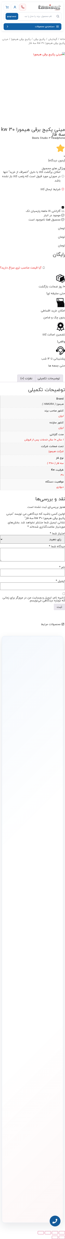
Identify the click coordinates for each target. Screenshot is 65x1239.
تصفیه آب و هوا (52, 1025)
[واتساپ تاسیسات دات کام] (32, 1210)
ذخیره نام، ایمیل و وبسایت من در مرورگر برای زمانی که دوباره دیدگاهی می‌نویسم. (34, 599)
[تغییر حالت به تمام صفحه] (55, 1232)
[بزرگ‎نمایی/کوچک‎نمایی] (62, 1232)
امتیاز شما (57, 533)
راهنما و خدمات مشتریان (48, 1052)
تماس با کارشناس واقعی (30, 742)
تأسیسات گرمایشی (50, 1007)
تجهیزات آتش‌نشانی (50, 1042)
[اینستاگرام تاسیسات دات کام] (40, 1210)
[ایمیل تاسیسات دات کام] (24, 1210)
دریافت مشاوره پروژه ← (32, 1189)
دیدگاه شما (57, 546)
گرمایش (52, 39)
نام (62, 567)
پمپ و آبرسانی (52, 1013)
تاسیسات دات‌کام (51, 1061)
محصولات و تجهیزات (50, 995)
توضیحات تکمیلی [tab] (49, 378)
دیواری (60, 487)
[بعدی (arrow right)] (55, 1237)
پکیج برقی (39, 39)
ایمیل (60, 580)
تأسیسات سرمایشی (32, 1001)
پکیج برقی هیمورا (21, 39)
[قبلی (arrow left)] (62, 1237)
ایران (61, 416)
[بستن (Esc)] (41, 1232)
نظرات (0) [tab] (26, 378)
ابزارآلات (55, 1031)
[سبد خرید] (7, 7)
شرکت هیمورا (56, 451)
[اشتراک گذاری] (48, 1232)
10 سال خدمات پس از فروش (40, 439)
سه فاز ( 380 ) (55, 463)
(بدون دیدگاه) (56, 160)
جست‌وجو (11, 16)
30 (62, 475)
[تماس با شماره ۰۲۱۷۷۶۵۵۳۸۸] (22, 7)
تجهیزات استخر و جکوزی (48, 1019)
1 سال (60, 439)
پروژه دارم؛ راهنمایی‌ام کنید (30, 752)
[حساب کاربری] (14, 7)
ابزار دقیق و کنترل (51, 1037)
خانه (62, 39)
